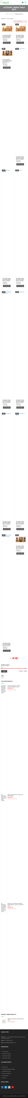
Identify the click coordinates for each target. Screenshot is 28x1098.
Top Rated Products (6, 1055)
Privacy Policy (5, 1075)
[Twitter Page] (6, 1087)
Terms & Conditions (6, 1073)
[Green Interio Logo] (5, 2)
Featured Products (6, 1058)
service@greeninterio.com (10, 1042)
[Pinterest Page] (12, 1087)
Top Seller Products (6, 1053)
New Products (5, 1051)
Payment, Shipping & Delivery (8, 1069)
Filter (4, 671)
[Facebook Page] (2, 1087)
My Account (4, 1067)
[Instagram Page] (9, 1087)
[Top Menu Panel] (22, 2)
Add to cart (7, 42)
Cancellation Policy (6, 1071)
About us (4, 1077)
